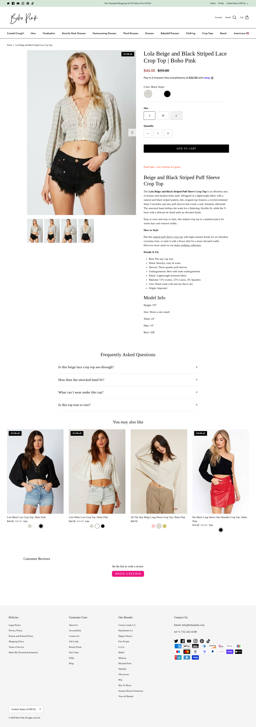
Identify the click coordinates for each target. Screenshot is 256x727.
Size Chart (74, 652)
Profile (221, 3)
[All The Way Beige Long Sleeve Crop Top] (159, 471)
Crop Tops (207, 33)
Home (9, 45)
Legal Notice (15, 625)
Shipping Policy (16, 641)
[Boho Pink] (23, 17)
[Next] (132, 132)
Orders (213, 3)
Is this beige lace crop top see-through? (86, 367)
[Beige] (159, 526)
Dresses (149, 33)
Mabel (121, 652)
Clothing (190, 33)
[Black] (167, 94)
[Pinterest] (27, 3)
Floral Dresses (130, 33)
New (33, 33)
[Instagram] (23, 3)
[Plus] (168, 133)
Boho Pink (19, 718)
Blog (71, 663)
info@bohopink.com (193, 625)
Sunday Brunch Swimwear (130, 691)
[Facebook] (13, 3)
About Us (73, 625)
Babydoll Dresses (170, 33)
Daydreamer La (125, 630)
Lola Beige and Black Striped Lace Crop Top (33, 45)
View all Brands (125, 696)
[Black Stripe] (148, 94)
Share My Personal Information (23, 652)
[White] (157, 94)
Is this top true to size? (74, 405)
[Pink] (153, 526)
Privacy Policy (15, 630)
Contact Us (74, 636)
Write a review (128, 573)
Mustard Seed (124, 663)
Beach (223, 33)
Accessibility (75, 630)
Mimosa (122, 658)
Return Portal (75, 647)
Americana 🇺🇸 (241, 33)
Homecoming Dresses (104, 33)
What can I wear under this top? (80, 392)
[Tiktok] (32, 3)
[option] (81, 132)
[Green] (164, 526)
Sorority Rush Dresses (74, 33)
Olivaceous (123, 674)
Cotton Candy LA (126, 625)
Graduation (49, 33)
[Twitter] (8, 3)
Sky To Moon (124, 685)
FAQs (71, 658)
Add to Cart (186, 148)
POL (120, 680)
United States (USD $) (235, 3)
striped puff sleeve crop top (168, 237)
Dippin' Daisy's (125, 636)
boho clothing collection (187, 245)
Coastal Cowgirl (15, 33)
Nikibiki (122, 669)
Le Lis (121, 647)
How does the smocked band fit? (81, 380)
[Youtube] (18, 3)
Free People (123, 641)
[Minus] (148, 133)
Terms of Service (16, 647)
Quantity (149, 125)
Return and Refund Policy (21, 636)
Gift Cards (74, 641)
